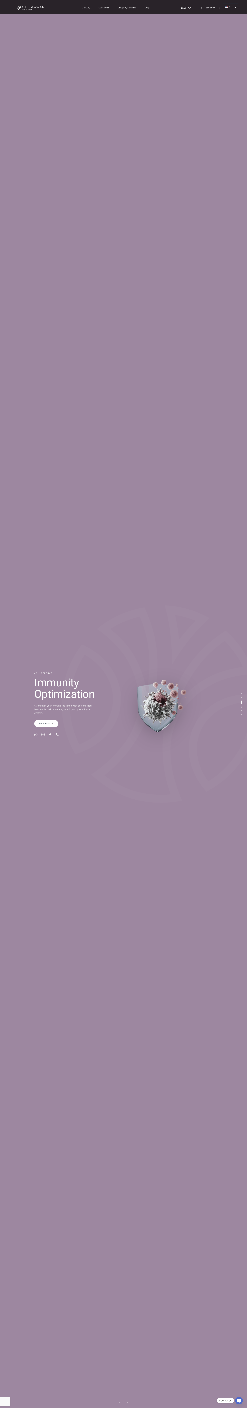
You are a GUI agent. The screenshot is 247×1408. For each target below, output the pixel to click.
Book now (44, 729)
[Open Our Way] (91, 7)
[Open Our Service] (111, 7)
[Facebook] (50, 740)
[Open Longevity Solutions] (138, 7)
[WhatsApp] (35, 740)
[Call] (57, 740)
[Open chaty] (239, 1400)
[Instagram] (43, 740)
